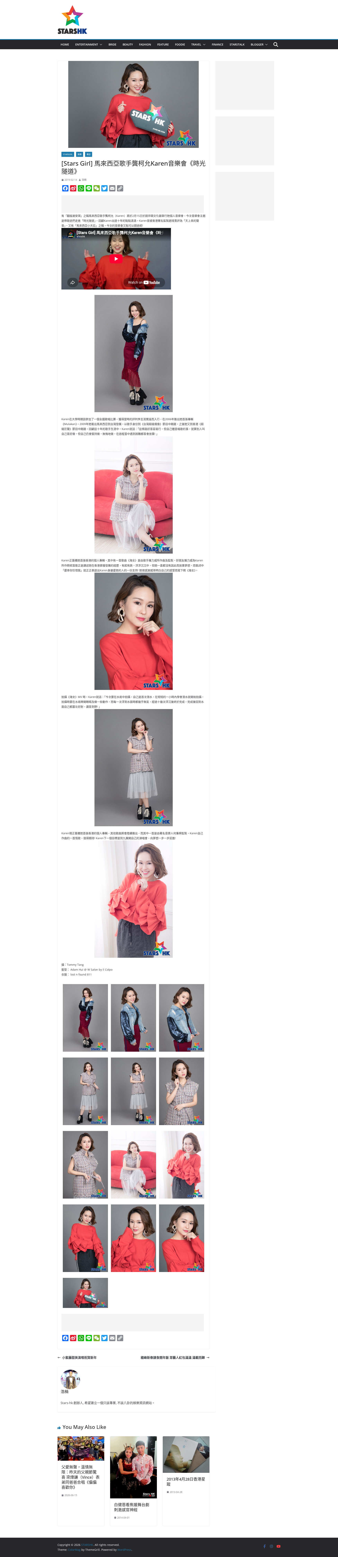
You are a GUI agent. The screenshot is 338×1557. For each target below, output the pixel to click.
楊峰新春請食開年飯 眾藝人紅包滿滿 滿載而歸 (173, 1357)
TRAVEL (196, 44)
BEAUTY (128, 44)
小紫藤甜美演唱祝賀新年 (79, 1357)
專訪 (89, 154)
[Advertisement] (132, 204)
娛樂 (80, 154)
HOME (65, 44)
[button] (100, 44)
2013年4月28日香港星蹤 (186, 1482)
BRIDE (112, 44)
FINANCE (217, 44)
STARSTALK (237, 44)
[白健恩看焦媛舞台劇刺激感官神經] (133, 1439)
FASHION (145, 44)
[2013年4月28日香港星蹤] (186, 1439)
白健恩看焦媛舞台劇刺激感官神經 (131, 1507)
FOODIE (180, 44)
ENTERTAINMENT (86, 44)
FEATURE (163, 44)
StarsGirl (68, 154)
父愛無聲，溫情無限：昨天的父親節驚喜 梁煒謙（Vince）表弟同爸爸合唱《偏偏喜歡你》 (80, 1477)
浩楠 (84, 179)
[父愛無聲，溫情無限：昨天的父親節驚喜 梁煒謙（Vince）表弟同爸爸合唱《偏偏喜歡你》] (81, 1439)
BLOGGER (257, 44)
